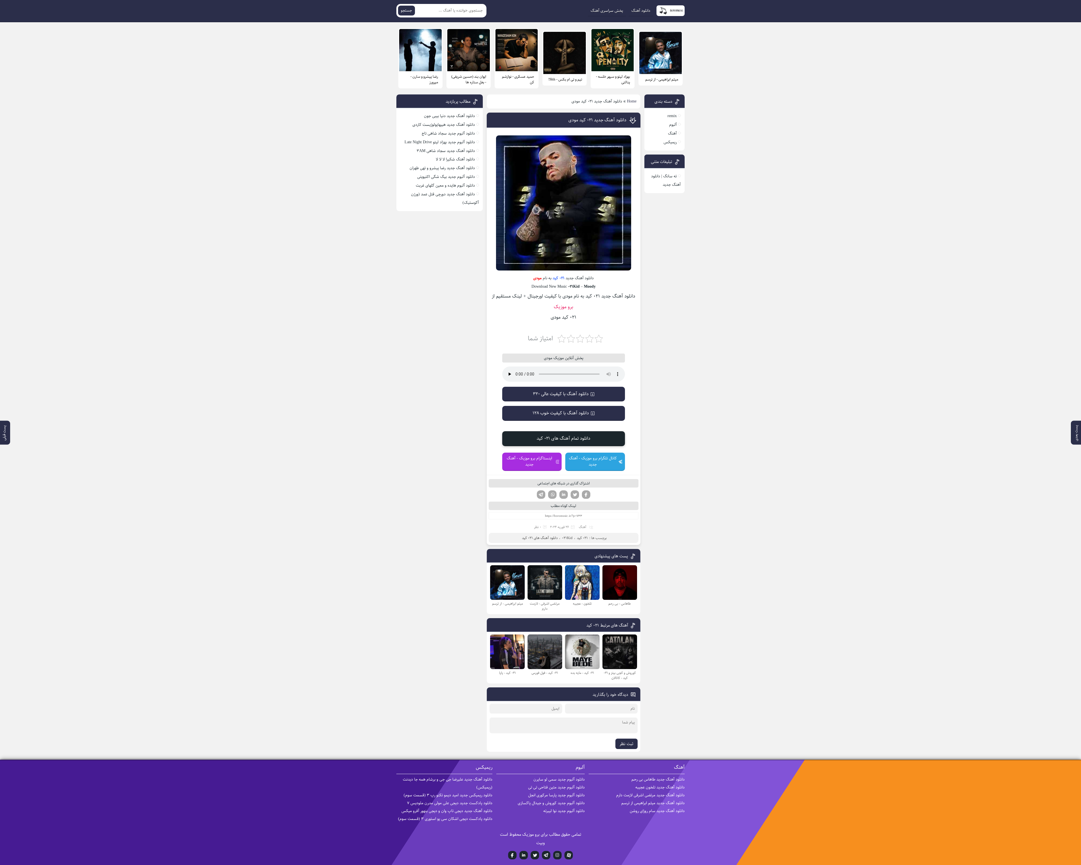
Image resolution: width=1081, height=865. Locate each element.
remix (672, 116)
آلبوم (673, 125)
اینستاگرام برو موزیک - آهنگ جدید (529, 461)
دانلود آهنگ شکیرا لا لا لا (455, 159)
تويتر (535, 855)
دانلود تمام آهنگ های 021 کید (563, 438)
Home (631, 101)
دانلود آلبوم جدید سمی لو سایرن (559, 779)
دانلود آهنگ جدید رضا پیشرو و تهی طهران (442, 168)
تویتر (575, 494)
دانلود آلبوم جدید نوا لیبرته (564, 811)
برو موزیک (563, 306)
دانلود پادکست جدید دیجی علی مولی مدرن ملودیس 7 (449, 803)
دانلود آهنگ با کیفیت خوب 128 (561, 413)
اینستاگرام (557, 855)
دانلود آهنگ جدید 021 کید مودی (597, 120)
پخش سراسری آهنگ (607, 11)
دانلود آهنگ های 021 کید (540, 538)
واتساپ (552, 494)
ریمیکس (670, 142)
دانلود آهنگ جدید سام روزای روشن (657, 811)
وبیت (540, 843)
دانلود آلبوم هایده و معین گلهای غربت (445, 185)
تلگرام (541, 494)
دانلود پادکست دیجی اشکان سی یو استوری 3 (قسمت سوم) (445, 819)
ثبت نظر (626, 744)
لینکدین (563, 494)
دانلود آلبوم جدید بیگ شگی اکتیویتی (446, 177)
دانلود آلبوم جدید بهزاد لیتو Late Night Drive (440, 142)
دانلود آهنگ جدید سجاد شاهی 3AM (446, 151)
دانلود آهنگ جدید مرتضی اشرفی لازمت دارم (650, 795)
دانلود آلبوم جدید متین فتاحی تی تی (556, 787)
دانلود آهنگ (640, 11)
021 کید (558, 278)
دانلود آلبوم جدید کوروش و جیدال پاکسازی (551, 803)
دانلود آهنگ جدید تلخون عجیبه (660, 787)
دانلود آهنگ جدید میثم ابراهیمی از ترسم (653, 803)
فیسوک (586, 494)
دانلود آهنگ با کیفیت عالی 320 (561, 393)
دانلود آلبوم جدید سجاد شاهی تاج (448, 133)
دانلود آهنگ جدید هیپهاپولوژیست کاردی (443, 125)
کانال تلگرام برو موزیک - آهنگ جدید (593, 461)
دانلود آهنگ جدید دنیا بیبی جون (449, 116)
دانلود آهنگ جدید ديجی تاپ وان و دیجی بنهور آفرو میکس (446, 811)
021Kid (567, 538)
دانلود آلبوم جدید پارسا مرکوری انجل (556, 795)
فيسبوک (512, 855)
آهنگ (582, 527)
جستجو (406, 11)
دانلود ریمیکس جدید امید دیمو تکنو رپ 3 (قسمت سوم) (448, 795)
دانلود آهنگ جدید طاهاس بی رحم (658, 779)
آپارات (568, 855)
